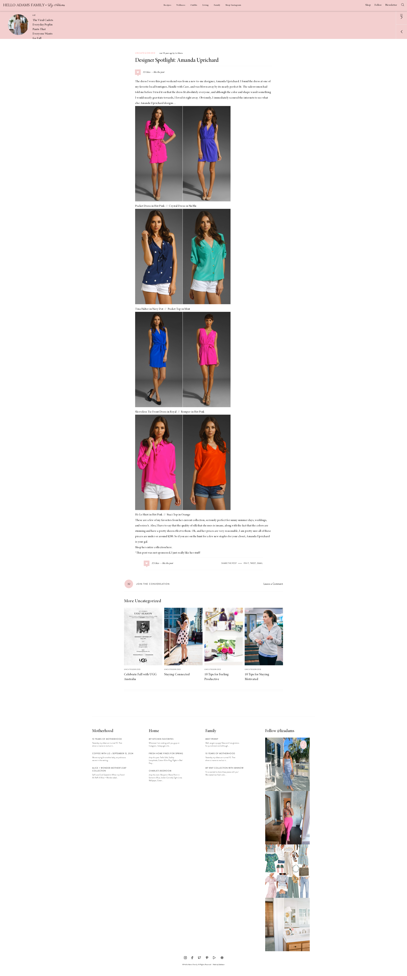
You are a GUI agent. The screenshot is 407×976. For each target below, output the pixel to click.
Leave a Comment (273, 584)
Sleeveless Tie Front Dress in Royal (156, 412)
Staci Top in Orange (178, 514)
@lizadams (285, 731)
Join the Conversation (149, 584)
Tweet (253, 563)
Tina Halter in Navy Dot (149, 309)
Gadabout (221, 964)
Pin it (246, 563)
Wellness (180, 5)
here (169, 547)
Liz (34, 15)
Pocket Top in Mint (179, 309)
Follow (378, 5)
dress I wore (147, 81)
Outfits (193, 5)
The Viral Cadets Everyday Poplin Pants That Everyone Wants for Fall (43, 29)
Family (217, 5)
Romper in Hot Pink (192, 412)
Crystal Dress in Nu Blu (182, 206)
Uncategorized (145, 53)
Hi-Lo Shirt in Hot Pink (148, 514)
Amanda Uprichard (227, 81)
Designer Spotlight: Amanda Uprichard (177, 60)
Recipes (167, 5)
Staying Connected (177, 674)
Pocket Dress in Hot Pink (150, 206)
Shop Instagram (233, 5)
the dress (177, 92)
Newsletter (391, 5)
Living (205, 5)
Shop (368, 5)
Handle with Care (178, 87)
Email (260, 563)
